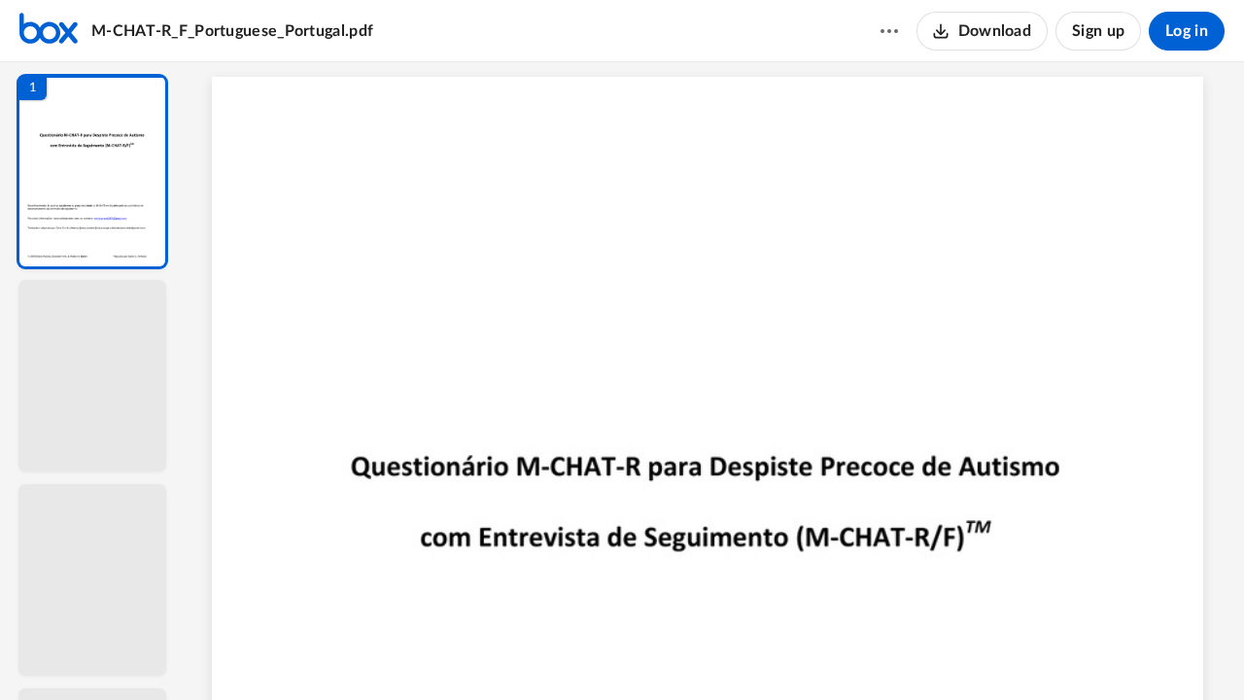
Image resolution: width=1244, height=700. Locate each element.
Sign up (1098, 31)
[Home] (48, 31)
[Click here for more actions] (889, 31)
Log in (1186, 31)
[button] (92, 171)
